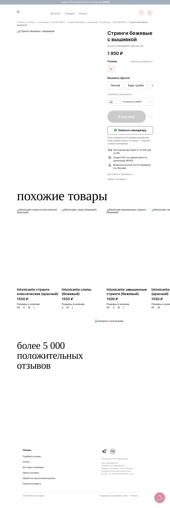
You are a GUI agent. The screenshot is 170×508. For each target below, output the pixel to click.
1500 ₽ (112, 299)
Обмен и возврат (31, 472)
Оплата (26, 462)
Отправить (131, 429)
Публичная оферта (32, 483)
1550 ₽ (22, 299)
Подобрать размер (32, 456)
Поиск (83, 13)
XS (18, 307)
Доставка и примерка (33, 467)
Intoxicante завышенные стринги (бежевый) (127, 292)
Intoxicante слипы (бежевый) (76, 292)
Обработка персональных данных (39, 478)
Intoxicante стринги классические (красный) (37, 292)
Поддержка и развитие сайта (114, 495)
